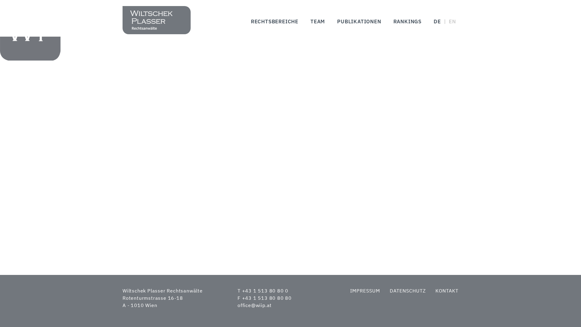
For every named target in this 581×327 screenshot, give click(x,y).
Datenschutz (408, 291)
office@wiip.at (255, 305)
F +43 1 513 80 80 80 (265, 298)
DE (437, 21)
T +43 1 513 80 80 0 (263, 291)
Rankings (407, 21)
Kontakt (446, 291)
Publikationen (359, 21)
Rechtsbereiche (274, 21)
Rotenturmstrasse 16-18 (153, 298)
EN (452, 21)
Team (317, 21)
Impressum (365, 291)
